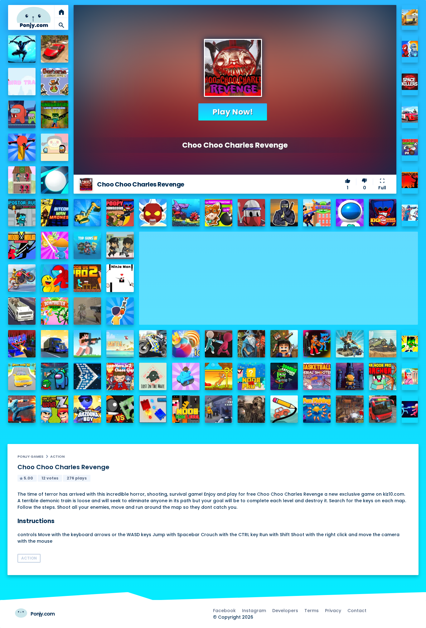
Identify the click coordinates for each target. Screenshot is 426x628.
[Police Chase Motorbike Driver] (153, 343)
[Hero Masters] (410, 49)
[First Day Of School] (410, 376)
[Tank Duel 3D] (153, 409)
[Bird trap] (22, 81)
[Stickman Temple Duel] (410, 409)
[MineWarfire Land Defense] (54, 114)
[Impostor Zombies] (22, 114)
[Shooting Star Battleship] (87, 376)
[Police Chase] (120, 245)
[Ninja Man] (120, 278)
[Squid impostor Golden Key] (54, 147)
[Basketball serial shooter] (317, 376)
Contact (356, 610)
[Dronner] (22, 147)
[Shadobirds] (410, 180)
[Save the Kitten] (218, 376)
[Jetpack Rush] (349, 212)
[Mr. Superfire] (349, 343)
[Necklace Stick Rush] (120, 311)
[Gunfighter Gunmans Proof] (54, 81)
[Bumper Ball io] (186, 343)
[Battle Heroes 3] (251, 343)
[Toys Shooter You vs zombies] (349, 409)
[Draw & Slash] (54, 245)
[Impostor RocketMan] (410, 147)
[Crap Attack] (251, 212)
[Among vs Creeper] (120, 409)
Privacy (333, 610)
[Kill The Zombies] (87, 311)
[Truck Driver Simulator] (54, 343)
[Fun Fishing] (317, 409)
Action (57, 456)
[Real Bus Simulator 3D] (382, 409)
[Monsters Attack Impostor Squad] (317, 343)
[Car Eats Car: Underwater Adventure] (186, 212)
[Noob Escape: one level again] (186, 409)
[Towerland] (349, 376)
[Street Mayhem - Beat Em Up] (22, 409)
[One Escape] (218, 409)
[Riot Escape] (54, 278)
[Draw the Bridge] (284, 409)
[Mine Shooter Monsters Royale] (22, 343)
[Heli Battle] (120, 343)
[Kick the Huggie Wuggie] (382, 212)
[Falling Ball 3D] (54, 180)
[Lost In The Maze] (153, 376)
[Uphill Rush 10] (22, 376)
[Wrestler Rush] (153, 212)
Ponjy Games (30, 456)
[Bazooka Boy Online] (87, 409)
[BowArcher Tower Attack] (54, 311)
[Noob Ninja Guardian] (22, 245)
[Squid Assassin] (218, 343)
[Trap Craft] (410, 344)
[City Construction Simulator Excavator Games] (410, 17)
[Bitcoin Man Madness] (54, 212)
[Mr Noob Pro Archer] (382, 376)
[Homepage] (33, 17)
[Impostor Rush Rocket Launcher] (22, 212)
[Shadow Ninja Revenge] (22, 49)
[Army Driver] (382, 343)
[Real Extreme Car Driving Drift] (54, 49)
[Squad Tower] (22, 180)
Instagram (254, 610)
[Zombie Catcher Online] (284, 376)
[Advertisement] (278, 275)
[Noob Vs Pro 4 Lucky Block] (251, 376)
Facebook (224, 610)
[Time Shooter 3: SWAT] (410, 213)
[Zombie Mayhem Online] (251, 409)
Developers (285, 610)
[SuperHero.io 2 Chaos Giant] (120, 376)
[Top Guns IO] (87, 245)
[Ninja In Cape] (284, 212)
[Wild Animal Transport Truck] (22, 311)
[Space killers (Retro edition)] (410, 81)
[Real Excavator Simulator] (87, 212)
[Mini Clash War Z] (54, 409)
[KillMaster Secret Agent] (317, 212)
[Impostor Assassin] (54, 376)
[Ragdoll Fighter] (284, 343)
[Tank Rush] (186, 376)
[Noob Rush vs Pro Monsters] (87, 343)
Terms (311, 610)
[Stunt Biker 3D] (22, 278)
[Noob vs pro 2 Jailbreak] (87, 278)
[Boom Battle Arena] (218, 212)
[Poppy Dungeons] (120, 212)
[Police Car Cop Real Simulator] (410, 114)
